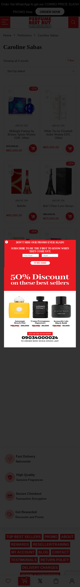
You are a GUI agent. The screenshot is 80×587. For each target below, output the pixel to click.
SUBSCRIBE (40, 263)
